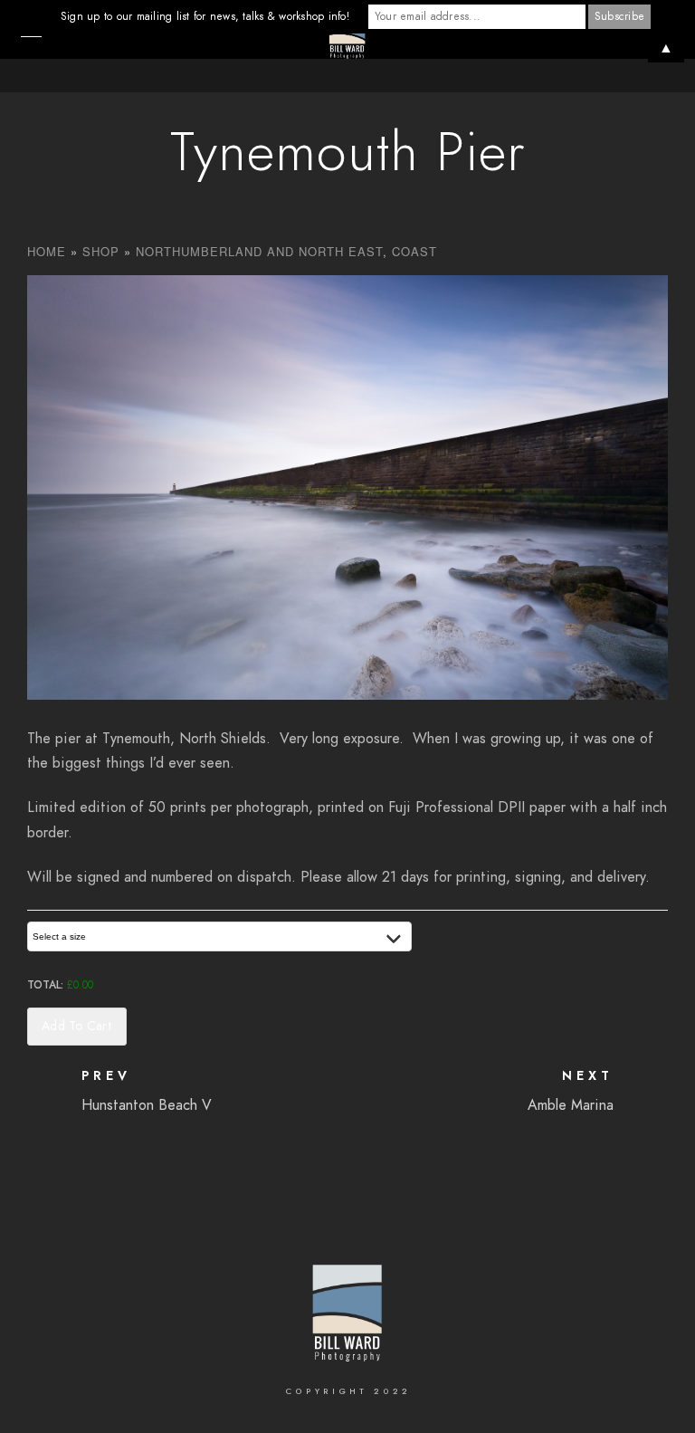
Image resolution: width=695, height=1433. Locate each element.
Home (46, 251)
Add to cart (77, 1026)
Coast (414, 251)
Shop (100, 251)
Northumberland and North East (259, 251)
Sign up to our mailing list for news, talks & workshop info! (205, 16)
